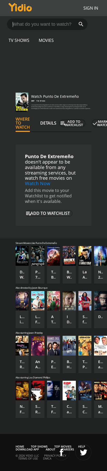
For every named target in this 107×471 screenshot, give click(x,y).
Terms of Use (28, 458)
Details (48, 123)
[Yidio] (20, 8)
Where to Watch (23, 123)
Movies (46, 40)
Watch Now (37, 183)
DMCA (47, 458)
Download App (27, 449)
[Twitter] (83, 452)
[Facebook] (62, 452)
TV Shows (19, 40)
